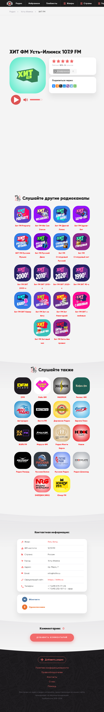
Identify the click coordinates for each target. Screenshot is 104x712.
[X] (60, 85)
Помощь (52, 686)
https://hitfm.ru (55, 579)
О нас (52, 681)
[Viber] (67, 85)
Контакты (52, 677)
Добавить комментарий (52, 637)
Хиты (55, 542)
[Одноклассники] (57, 85)
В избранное (63, 71)
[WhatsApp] (74, 85)
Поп (49, 542)
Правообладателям (52, 672)
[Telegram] (71, 85)
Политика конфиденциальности (52, 667)
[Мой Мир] (64, 85)
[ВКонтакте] (53, 85)
